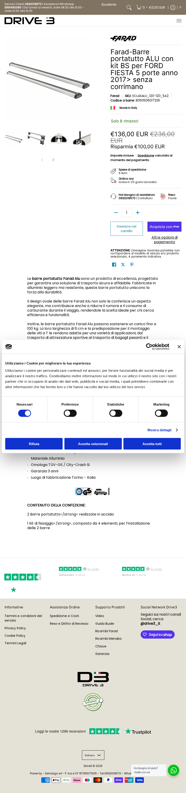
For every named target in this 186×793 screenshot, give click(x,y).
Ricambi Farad (106, 631)
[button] (114, 265)
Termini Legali (15, 643)
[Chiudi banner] (179, 346)
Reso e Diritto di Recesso (69, 623)
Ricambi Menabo (108, 638)
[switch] (70, 413)
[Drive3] (29, 21)
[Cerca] (129, 7)
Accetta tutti (152, 444)
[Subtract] (115, 212)
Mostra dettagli (159, 430)
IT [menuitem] (180, 7)
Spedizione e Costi (64, 616)
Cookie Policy (15, 635)
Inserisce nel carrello (126, 228)
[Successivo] (53, 160)
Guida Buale (104, 623)
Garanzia (102, 654)
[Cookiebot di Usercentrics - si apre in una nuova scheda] (149, 346)
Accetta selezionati (93, 444)
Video (99, 616)
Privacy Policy (15, 628)
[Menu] (178, 21)
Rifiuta (34, 444)
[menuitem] (150, 7)
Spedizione (146, 155)
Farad (114, 96)
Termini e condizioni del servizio (23, 618)
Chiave (100, 646)
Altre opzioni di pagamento (165, 239)
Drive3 (88, 766)
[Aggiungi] (137, 212)
